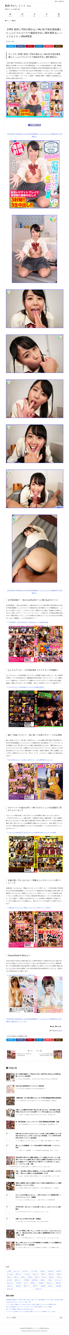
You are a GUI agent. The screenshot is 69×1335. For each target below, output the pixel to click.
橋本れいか (18, 1280)
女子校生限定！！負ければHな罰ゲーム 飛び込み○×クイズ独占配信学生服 (28, 622)
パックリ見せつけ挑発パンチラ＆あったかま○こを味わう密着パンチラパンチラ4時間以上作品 (31, 1304)
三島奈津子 (51, 1271)
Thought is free (43, 1330)
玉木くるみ (58, 1280)
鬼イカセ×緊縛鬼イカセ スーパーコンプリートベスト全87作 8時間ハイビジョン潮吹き (29, 1306)
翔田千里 (58, 1283)
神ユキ (26, 1283)
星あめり (16, 1277)
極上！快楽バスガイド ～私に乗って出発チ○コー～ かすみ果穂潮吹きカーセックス (31, 759)
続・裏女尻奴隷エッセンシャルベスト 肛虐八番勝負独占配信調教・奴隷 (37, 1121)
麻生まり (50, 1286)
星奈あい (23, 1277)
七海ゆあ (42, 1271)
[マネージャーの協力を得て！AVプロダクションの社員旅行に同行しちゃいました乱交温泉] (36, 854)
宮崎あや (59, 1274)
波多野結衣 (35, 1280)
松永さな (44, 1277)
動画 (14, 20)
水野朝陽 (26, 1280)
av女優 (59, 1026)
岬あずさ (9, 1277)
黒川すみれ (10, 1289)
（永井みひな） (38, 1289)
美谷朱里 (41, 1283)
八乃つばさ (27, 1274)
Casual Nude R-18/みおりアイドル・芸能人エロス (22, 975)
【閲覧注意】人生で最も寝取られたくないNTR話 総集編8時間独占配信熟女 (39, 1098)
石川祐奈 (18, 1283)
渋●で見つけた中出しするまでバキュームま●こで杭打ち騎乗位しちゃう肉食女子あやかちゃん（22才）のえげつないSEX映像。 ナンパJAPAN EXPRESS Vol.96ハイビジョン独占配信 (38, 1136)
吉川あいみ (35, 1274)
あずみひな (25, 1271)
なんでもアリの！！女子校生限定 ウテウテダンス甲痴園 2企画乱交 (26, 687)
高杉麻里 (43, 1286)
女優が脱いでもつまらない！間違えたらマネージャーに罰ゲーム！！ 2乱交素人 (30, 907)
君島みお (43, 1274)
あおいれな (17, 1271)
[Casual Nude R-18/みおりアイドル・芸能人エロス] (36, 994)
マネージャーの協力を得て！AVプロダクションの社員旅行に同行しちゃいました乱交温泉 (32, 832)
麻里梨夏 (58, 1286)
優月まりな (19, 1274)
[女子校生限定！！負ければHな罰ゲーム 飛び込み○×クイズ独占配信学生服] (36, 643)
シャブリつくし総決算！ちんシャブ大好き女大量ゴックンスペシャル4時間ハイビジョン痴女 (30, 1311)
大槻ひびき (51, 1274)
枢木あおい (52, 1277)
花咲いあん (10, 1286)
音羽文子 (35, 1286)
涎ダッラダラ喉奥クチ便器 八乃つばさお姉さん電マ (20, 1309)
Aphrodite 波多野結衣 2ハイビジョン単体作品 (30, 1086)
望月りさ (37, 1277)
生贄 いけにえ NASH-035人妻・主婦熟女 (28, 1219)
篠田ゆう (33, 1283)
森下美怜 (9, 1280)
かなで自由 (34, 1271)
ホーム (8, 20)
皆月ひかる (10, 1283)
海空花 (50, 1280)
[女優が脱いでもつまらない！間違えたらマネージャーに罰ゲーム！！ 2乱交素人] (36, 929)
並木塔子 (58, 1271)
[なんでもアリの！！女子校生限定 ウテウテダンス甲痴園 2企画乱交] (36, 708)
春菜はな (30, 1277)
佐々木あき (10, 1274)
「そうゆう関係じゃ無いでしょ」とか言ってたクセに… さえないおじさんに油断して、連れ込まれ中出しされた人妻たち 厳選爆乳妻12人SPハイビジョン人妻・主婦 (38, 1233)
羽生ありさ (50, 1283)
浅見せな (43, 1280)
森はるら (59, 1277)
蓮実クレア (27, 1286)
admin (60, 1030)
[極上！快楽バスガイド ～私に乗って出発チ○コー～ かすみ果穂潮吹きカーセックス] (36, 781)
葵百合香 (18, 1286)
